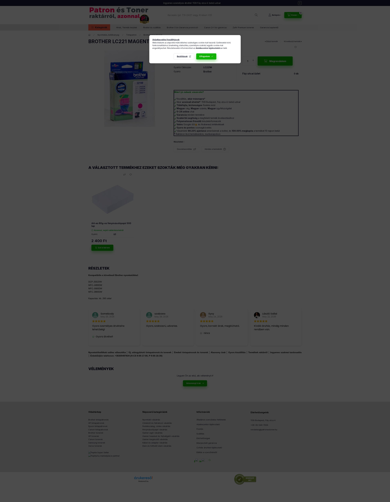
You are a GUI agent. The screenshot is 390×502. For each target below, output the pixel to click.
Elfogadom (204, 56)
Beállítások (182, 56)
